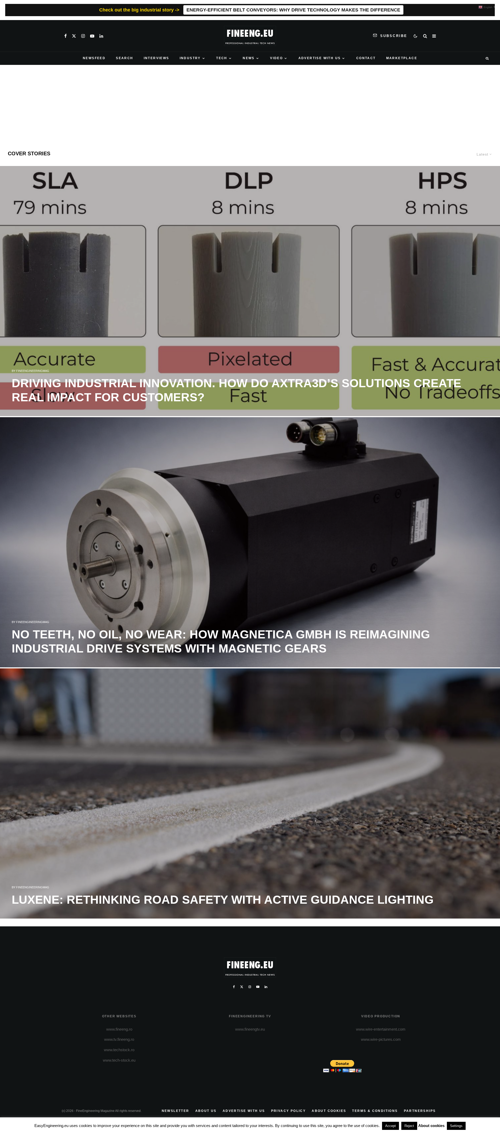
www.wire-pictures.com (381, 1039)
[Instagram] (83, 36)
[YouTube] (92, 36)
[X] (74, 36)
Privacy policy (288, 1111)
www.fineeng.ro (119, 1029)
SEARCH (124, 58)
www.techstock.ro (119, 1050)
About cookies (329, 1111)
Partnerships (420, 1111)
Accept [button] (390, 1126)
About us (206, 1111)
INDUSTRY (190, 58)
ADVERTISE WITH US (319, 58)
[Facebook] (65, 36)
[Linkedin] (101, 36)
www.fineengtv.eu (250, 1029)
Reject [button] (409, 1126)
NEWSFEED (94, 58)
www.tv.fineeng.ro (119, 1039)
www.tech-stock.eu (119, 1060)
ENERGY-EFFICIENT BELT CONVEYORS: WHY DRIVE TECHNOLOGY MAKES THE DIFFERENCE (293, 10)
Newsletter (175, 1111)
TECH (221, 58)
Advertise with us (244, 1111)
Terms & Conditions (375, 1111)
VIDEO (276, 58)
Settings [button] (456, 1126)
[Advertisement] (250, 103)
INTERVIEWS (156, 58)
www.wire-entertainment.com (380, 1029)
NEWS (249, 58)
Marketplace (401, 58)
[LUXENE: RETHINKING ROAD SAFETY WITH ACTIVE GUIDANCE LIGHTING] (250, 793)
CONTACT (366, 58)
